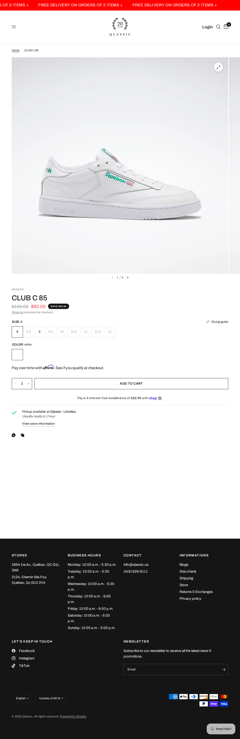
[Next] (128, 278)
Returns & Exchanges (196, 592)
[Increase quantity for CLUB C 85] (28, 383)
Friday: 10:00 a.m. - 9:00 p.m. (90, 608)
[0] (225, 27)
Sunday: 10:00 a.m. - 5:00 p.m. (92, 628)
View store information (38, 423)
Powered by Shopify (73, 716)
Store (184, 585)
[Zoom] (218, 67)
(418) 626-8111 (136, 571)
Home (15, 50)
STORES (19, 555)
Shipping (17, 312)
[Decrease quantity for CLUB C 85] (15, 383)
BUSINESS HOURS (84, 555)
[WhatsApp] (14, 435)
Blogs (184, 564)
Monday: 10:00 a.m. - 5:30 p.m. (92, 564)
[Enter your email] (223, 669)
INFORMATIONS (194, 555)
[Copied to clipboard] (23, 435)
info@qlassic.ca (136, 564)
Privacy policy (190, 598)
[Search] (218, 27)
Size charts (188, 571)
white (17, 354)
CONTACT (133, 555)
